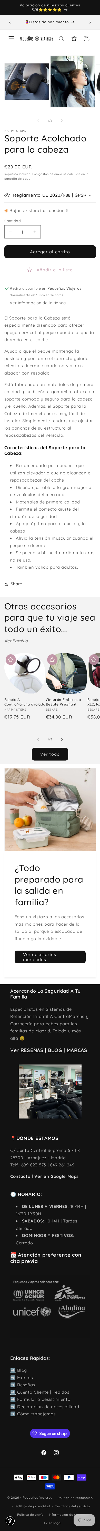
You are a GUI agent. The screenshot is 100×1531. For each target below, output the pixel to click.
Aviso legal (52, 1523)
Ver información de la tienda (38, 302)
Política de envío (30, 1514)
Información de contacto (68, 1514)
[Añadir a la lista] (11, 659)
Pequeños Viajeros (38, 1498)
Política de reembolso (75, 1498)
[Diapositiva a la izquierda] (38, 120)
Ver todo (50, 754)
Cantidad (12, 221)
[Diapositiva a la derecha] (61, 120)
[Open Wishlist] (74, 38)
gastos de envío (50, 174)
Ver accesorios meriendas (39, 957)
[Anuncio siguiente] (90, 22)
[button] (11, 38)
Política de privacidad (32, 1506)
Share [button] (16, 583)
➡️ (13, 1370)
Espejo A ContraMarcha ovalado (24, 701)
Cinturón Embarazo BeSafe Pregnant (63, 701)
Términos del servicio (72, 1506)
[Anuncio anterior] (10, 22)
